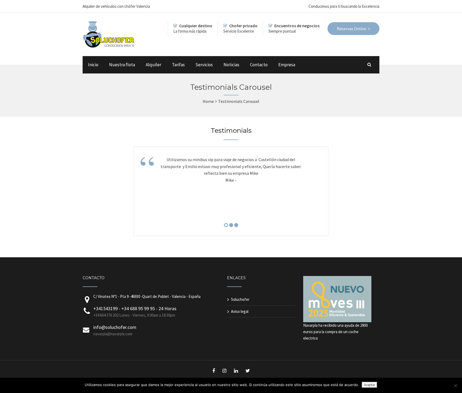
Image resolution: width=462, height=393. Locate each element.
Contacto (259, 65)
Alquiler (153, 65)
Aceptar (369, 385)
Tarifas (178, 65)
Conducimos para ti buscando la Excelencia (344, 6)
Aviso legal (239, 311)
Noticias (231, 65)
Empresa (286, 65)
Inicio (93, 65)
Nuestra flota (122, 65)
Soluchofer (240, 299)
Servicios (204, 65)
